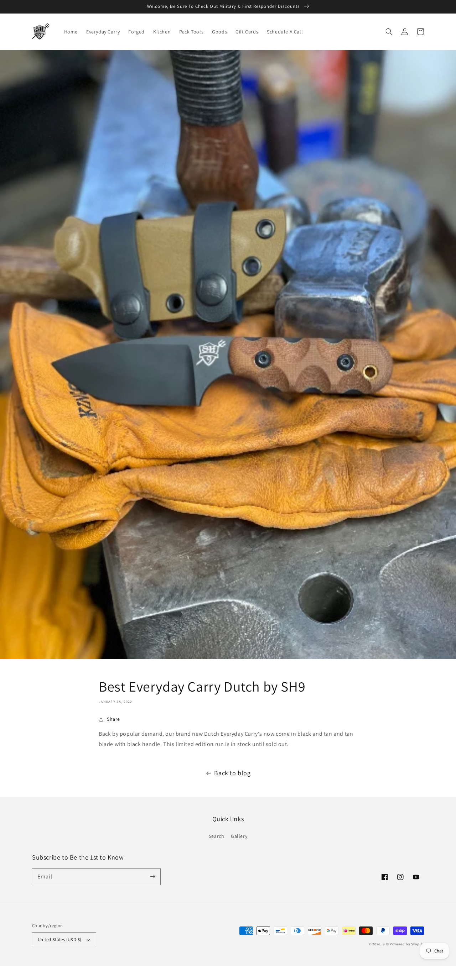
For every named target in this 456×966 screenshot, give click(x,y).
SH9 (386, 944)
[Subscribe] (152, 876)
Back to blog (232, 773)
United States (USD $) (59, 939)
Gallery (239, 836)
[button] (389, 32)
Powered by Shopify (407, 944)
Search (216, 836)
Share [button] (113, 719)
